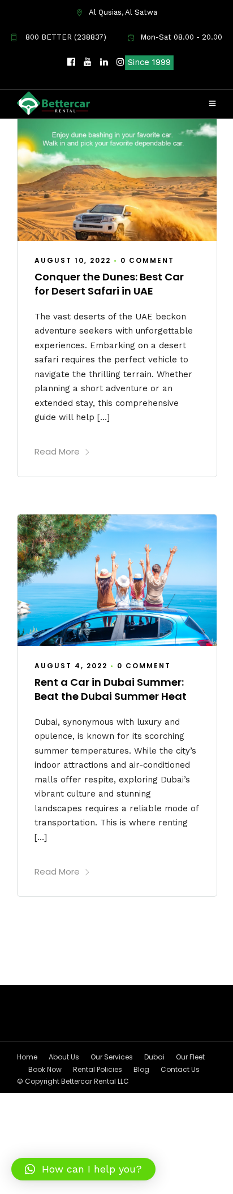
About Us (64, 1057)
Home (27, 1057)
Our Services (111, 1057)
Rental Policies (97, 1069)
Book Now (45, 1069)
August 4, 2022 (70, 665)
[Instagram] (120, 62)
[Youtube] (88, 62)
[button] (83, 1169)
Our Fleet (190, 1057)
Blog (141, 1069)
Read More (57, 451)
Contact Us (180, 1069)
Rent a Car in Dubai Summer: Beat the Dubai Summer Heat (110, 689)
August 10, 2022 (72, 260)
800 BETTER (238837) (64, 37)
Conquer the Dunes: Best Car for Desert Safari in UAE (109, 284)
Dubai (154, 1057)
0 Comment (147, 260)
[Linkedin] (104, 62)
